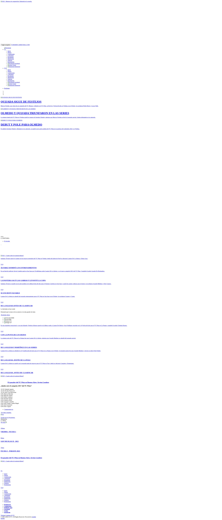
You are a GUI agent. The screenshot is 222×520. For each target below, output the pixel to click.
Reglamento (11, 62)
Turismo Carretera (6, 515)
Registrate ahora (5, 315)
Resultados (11, 57)
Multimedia (11, 59)
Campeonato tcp (8, 409)
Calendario (11, 55)
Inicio (9, 51)
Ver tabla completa (6, 412)
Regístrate (7, 88)
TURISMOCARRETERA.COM (20, 45)
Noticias (10, 60)
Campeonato (11, 54)
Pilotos (9, 52)
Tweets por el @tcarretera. (8, 417)
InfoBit (34, 517)
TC (5, 49)
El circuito (7, 241)
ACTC (13, 515)
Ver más (3, 422)
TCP (5, 68)
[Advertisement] (6, 157)
